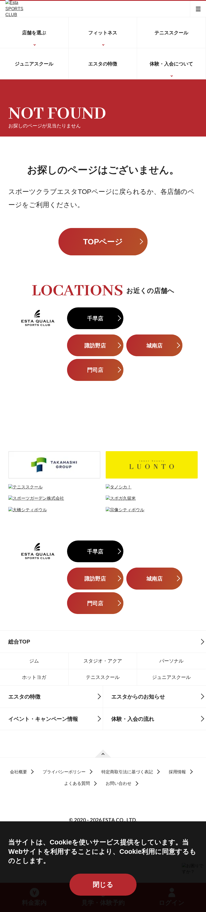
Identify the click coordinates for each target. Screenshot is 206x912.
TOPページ (103, 241)
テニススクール (171, 32)
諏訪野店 (95, 345)
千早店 (95, 318)
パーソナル (171, 661)
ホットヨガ (34, 677)
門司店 (95, 370)
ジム (34, 661)
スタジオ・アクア (102, 661)
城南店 (154, 345)
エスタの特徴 (102, 64)
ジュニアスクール (34, 64)
